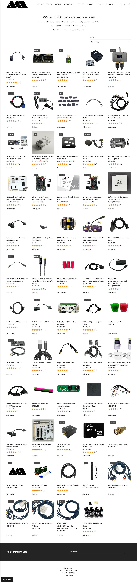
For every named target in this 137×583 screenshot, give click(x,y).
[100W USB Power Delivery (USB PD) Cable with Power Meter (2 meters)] (43, 265)
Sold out (34, 86)
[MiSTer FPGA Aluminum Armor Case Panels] (68, 142)
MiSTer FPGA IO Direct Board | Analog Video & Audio (93, 198)
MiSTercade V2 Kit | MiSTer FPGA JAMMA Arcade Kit (15, 198)
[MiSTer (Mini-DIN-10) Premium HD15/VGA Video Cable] (17, 390)
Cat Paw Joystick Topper (116, 322)
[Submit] (128, 551)
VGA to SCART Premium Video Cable (118, 239)
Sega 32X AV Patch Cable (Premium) (65, 364)
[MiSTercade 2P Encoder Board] (43, 430)
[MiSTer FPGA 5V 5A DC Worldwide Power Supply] (43, 102)
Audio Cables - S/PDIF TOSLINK (68, 485)
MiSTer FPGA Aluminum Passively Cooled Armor (91, 74)
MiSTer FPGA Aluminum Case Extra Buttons (67, 280)
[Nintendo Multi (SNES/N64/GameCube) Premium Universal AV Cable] (68, 510)
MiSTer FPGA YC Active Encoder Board (94, 157)
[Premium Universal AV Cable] (119, 471)
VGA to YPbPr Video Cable (15, 115)
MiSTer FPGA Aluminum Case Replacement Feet (93, 405)
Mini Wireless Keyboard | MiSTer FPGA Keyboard (119, 157)
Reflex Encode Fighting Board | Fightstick (67, 323)
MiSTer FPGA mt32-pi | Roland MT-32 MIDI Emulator (16, 157)
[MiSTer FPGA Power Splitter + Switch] (94, 102)
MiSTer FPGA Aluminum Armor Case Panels (67, 157)
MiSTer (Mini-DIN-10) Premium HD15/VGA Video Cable (16, 405)
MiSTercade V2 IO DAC (39, 485)
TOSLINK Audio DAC (64, 444)
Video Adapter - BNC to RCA (117, 444)
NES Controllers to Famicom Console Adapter (15, 239)
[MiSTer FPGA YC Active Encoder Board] (94, 142)
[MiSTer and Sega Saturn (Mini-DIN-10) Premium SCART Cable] (94, 265)
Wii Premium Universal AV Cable (17, 523)
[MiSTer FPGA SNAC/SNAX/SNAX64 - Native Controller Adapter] (119, 265)
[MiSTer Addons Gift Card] (17, 471)
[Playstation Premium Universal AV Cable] (43, 510)
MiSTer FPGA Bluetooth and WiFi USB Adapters (68, 74)
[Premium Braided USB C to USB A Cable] (43, 349)
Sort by (93, 37)
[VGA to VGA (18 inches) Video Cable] (94, 308)
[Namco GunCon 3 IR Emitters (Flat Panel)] (94, 349)
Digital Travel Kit (88, 485)
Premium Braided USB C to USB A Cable (42, 364)
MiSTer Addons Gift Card (14, 485)
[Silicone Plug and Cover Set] (68, 102)
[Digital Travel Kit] (94, 471)
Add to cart (61, 127)
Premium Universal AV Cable (118, 485)
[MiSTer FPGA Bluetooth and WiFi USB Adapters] (68, 58)
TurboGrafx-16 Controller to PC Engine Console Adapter (17, 280)
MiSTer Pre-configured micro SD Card (68, 198)
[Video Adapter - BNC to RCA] (119, 430)
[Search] (120, 4)
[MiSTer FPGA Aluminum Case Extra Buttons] (68, 265)
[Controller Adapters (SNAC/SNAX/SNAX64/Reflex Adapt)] (17, 58)
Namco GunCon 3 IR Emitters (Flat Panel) (92, 364)
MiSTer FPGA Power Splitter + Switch (93, 117)
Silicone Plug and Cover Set (66, 115)
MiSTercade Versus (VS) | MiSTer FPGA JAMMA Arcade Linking (119, 364)
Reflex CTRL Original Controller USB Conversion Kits (93, 239)
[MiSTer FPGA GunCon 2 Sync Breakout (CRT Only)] (68, 224)
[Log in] (124, 4)
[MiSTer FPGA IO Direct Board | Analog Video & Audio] (94, 183)
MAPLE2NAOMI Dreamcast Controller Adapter (66, 405)
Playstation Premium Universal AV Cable (42, 525)
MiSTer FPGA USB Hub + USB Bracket (92, 525)
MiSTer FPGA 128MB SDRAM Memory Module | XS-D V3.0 (41, 74)
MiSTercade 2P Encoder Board (42, 444)
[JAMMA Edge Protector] (43, 390)
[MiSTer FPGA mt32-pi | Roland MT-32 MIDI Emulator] (17, 142)
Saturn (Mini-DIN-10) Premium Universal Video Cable (118, 117)
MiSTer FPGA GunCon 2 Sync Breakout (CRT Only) (67, 239)
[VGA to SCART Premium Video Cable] (119, 224)
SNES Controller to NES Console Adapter (42, 323)
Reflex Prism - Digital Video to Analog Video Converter (118, 198)
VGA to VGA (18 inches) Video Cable (93, 323)
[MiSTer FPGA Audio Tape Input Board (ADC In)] (43, 224)
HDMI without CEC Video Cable (16, 322)
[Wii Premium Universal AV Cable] (17, 510)
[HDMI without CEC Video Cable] (17, 308)
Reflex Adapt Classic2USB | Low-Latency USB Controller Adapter (119, 74)
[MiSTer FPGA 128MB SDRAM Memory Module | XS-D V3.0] (43, 58)
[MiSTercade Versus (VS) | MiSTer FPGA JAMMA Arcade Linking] (119, 349)
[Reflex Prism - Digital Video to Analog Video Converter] (119, 183)
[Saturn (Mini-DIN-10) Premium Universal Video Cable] (119, 102)
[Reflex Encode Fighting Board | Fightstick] (68, 308)
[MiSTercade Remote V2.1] (17, 349)
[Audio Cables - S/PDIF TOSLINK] (68, 471)
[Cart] (129, 4)
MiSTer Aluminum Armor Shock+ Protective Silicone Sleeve (43, 157)
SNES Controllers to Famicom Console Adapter (16, 446)
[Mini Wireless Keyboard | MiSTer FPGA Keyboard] (119, 142)
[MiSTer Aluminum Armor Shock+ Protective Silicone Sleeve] (43, 142)
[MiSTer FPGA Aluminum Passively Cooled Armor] (94, 58)
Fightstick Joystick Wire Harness (119, 403)
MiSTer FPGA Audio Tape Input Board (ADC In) (42, 239)
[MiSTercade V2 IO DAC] (43, 471)
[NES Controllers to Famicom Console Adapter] (17, 224)
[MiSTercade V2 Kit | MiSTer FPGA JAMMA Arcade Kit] (17, 183)
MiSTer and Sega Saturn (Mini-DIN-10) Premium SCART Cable (93, 280)
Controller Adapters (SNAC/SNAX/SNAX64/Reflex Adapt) (16, 75)
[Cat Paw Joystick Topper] (119, 308)
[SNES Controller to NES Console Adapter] (43, 308)
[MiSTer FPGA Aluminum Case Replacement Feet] (94, 390)
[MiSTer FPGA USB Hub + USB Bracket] (94, 510)
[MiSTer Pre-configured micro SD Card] (68, 183)
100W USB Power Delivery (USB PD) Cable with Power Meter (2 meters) (42, 281)
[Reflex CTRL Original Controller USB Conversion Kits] (94, 224)
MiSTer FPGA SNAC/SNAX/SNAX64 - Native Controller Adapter (118, 281)
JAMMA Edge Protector (40, 403)
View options (10, 86)
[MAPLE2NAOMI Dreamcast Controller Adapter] (68, 390)
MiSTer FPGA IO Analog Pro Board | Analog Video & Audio (42, 198)
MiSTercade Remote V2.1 (15, 363)
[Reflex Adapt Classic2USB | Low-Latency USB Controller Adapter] (119, 58)
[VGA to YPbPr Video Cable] (17, 102)
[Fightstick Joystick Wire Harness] (119, 390)
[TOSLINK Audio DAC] (68, 430)
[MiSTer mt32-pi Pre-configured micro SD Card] (94, 430)
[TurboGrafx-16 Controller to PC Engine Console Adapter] (17, 265)
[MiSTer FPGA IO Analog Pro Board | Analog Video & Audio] (43, 183)
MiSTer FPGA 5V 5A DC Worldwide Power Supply (40, 117)
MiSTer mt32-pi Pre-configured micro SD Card (93, 446)
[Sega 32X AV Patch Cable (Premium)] (68, 349)
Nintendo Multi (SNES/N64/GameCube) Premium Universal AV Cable (67, 526)
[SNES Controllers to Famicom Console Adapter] (17, 430)
